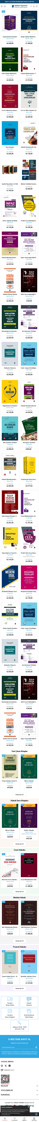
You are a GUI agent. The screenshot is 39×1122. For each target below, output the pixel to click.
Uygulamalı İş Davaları (10, 406)
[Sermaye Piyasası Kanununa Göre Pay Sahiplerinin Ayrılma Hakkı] (29, 962)
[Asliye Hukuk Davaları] (10, 614)
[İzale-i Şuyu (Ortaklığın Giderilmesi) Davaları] (29, 354)
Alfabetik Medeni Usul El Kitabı (10, 591)
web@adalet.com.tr (9, 1070)
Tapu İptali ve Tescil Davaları (10, 553)
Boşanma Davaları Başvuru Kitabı (29, 591)
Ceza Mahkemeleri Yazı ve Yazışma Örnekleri (29, 516)
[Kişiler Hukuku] (29, 766)
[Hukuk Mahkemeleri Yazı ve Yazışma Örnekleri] (29, 59)
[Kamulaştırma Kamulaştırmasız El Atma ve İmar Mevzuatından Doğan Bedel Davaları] (10, 317)
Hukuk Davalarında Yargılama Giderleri (29, 147)
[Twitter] (6, 1066)
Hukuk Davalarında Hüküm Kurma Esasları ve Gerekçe (29, 406)
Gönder (35, 1047)
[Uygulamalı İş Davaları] (10, 392)
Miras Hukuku (10, 781)
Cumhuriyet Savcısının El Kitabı (29, 479)
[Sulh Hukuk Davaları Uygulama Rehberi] (10, 502)
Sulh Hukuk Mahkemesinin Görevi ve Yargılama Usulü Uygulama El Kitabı (10, 73)
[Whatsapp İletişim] (36, 1114)
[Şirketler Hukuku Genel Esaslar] (10, 962)
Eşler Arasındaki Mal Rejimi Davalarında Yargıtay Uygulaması (29, 257)
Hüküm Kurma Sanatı (10, 294)
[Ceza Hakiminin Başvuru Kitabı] (10, 96)
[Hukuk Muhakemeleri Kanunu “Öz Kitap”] (10, 243)
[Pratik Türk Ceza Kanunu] (29, 539)
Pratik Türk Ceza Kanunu (29, 553)
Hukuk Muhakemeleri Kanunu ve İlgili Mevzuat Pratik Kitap (10, 479)
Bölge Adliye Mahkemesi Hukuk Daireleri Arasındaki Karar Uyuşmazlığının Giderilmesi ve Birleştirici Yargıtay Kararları (29, 37)
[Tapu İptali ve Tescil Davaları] (10, 539)
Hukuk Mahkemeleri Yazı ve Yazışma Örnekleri (29, 73)
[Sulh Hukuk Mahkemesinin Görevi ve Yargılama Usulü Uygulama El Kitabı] (10, 59)
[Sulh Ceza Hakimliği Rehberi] (29, 280)
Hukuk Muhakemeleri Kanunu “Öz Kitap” (10, 257)
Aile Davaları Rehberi (10, 442)
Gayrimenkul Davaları (10, 37)
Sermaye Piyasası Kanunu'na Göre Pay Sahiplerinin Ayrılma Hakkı (29, 976)
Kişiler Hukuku (29, 781)
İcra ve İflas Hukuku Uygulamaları (29, 110)
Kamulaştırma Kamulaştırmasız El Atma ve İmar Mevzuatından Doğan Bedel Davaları (10, 331)
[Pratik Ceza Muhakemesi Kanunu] (29, 207)
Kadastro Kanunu (10, 368)
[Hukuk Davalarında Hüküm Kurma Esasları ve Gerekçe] (29, 392)
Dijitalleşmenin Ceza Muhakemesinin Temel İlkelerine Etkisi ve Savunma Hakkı (29, 879)
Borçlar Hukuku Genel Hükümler (29, 830)
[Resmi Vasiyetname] (29, 913)
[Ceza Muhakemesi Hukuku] (10, 865)
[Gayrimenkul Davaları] (10, 22)
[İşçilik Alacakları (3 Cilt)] (10, 170)
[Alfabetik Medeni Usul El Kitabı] (10, 577)
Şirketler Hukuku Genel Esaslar (10, 976)
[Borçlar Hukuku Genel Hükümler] (29, 816)
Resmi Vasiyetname (29, 927)
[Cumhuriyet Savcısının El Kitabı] (29, 465)
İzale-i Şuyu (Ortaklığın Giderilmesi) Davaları (29, 368)
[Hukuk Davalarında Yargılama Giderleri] (29, 133)
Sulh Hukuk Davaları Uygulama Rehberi (10, 516)
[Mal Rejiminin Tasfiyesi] (10, 913)
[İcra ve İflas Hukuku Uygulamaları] (29, 96)
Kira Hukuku (10, 147)
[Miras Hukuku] (10, 766)
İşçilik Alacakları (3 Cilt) (10, 184)
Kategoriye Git (19, 794)
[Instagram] (2, 1066)
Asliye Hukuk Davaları (10, 628)
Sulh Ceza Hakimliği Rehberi (29, 294)
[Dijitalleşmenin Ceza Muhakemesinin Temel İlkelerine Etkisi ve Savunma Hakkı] (29, 865)
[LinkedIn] (9, 1066)
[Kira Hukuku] (10, 133)
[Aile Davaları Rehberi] (10, 428)
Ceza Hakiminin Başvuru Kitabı (10, 110)
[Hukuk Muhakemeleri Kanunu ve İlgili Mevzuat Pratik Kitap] (10, 465)
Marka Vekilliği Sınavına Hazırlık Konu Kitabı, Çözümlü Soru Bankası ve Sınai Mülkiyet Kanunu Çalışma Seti (29, 184)
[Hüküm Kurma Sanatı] (10, 280)
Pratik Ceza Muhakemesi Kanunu (29, 221)
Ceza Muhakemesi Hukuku (10, 879)
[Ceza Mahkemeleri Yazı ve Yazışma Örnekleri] (29, 502)
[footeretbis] (5, 1080)
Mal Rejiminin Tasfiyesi (10, 927)
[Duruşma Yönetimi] (29, 428)
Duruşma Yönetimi (29, 442)
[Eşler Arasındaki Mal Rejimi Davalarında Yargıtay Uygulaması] (29, 243)
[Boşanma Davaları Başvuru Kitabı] (29, 577)
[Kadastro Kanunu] (10, 354)
